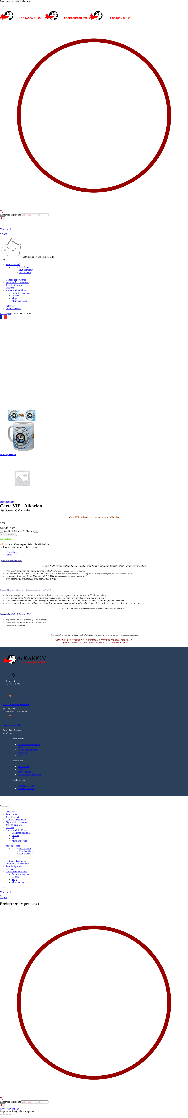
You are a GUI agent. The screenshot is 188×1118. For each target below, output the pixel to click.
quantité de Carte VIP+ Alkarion (19, 531)
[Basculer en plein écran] (4, 1114)
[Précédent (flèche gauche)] (1, 1117)
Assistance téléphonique (16, 704)
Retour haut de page (9, 1108)
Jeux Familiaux (26, 270)
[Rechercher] (2, 218)
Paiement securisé (26, 788)
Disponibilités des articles (29, 774)
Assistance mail (11, 725)
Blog (20, 755)
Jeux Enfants (25, 267)
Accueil (3, 313)
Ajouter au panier (8, 534)
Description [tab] (11, 552)
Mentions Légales (26, 786)
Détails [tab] (9, 554)
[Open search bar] (1, 212)
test (9, 313)
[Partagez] (7, 1114)
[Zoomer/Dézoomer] (1, 1114)
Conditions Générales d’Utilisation (28, 751)
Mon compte (23, 766)
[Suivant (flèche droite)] (4, 1117)
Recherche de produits (10, 214)
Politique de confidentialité (24, 770)
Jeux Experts (25, 272)
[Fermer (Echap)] (10, 1114)
